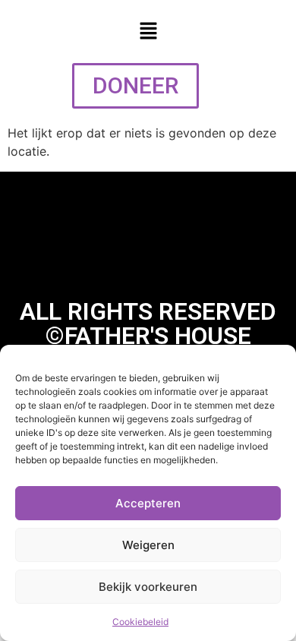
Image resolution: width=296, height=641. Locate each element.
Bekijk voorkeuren (148, 586)
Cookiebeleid (140, 621)
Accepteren (148, 503)
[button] (148, 31)
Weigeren (148, 545)
